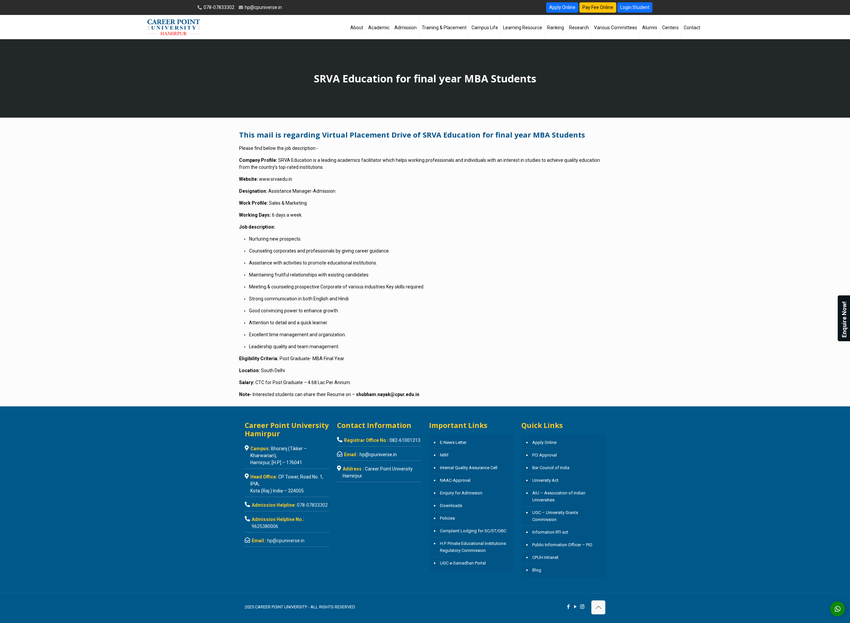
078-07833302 (218, 7)
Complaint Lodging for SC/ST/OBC (473, 530)
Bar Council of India (550, 467)
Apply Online (562, 7)
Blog (536, 570)
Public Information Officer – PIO (562, 544)
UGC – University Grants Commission (555, 516)
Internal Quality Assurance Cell (468, 467)
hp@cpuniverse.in (263, 7)
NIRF (444, 455)
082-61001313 (404, 440)
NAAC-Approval (455, 480)
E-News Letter (453, 442)
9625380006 (265, 526)
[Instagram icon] (582, 607)
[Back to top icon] (598, 607)
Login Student (634, 7)
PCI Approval (544, 455)
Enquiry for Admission (461, 492)
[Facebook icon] (568, 607)
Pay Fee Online (597, 7)
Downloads (451, 505)
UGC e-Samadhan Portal (463, 563)
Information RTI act (550, 532)
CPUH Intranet (545, 557)
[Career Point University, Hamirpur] (173, 27)
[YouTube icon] (575, 607)
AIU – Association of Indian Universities (558, 496)
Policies (447, 518)
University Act (545, 480)
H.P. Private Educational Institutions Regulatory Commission (473, 547)
